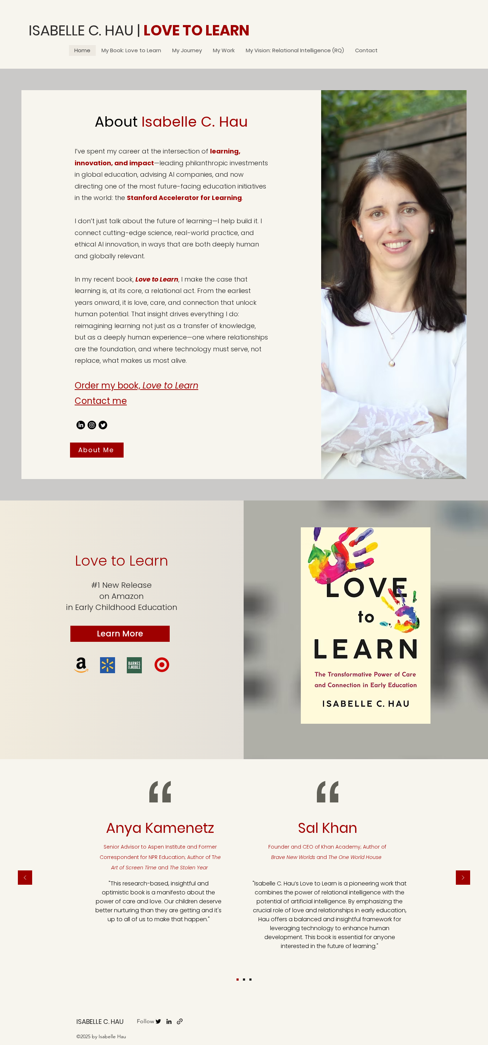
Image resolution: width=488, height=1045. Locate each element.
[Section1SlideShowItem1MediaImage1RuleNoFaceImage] (244, 979)
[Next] (463, 878)
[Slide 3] (250, 979)
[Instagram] (92, 425)
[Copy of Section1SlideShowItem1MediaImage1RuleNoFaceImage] (237, 979)
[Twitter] (103, 425)
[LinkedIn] (80, 425)
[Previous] (25, 878)
